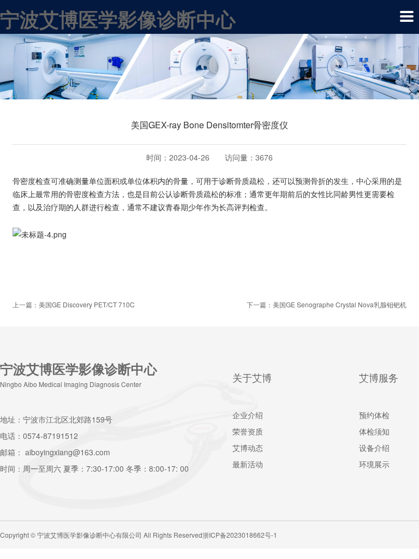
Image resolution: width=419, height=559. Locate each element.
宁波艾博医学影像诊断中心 (118, 18)
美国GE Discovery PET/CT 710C (87, 304)
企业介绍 (247, 414)
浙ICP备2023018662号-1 (239, 534)
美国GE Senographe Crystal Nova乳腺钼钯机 (339, 304)
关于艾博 (252, 377)
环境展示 (374, 464)
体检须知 (374, 431)
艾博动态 (247, 447)
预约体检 (374, 414)
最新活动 (247, 464)
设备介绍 (374, 447)
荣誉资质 (247, 431)
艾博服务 (378, 377)
